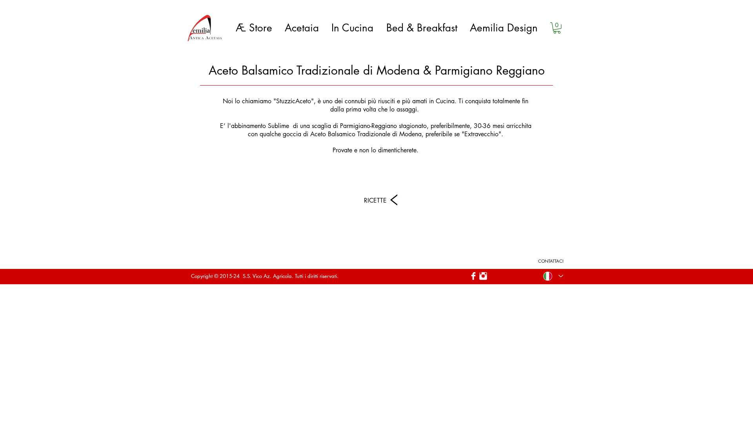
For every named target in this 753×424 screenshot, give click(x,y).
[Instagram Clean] (483, 276)
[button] (557, 28)
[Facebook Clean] (473, 276)
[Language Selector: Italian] (553, 276)
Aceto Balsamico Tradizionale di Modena (366, 134)
